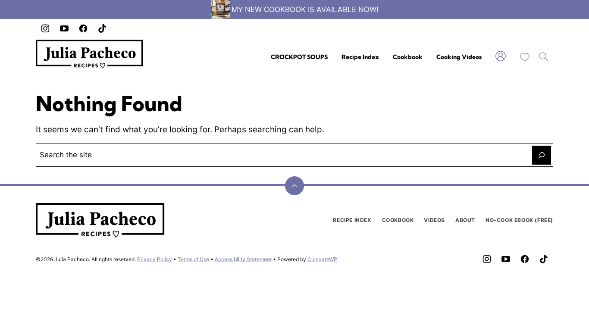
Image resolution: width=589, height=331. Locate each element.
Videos (434, 220)
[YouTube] (64, 28)
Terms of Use (193, 259)
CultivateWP (322, 259)
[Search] (543, 56)
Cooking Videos (459, 57)
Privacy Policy (154, 259)
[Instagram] (45, 28)
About (465, 220)
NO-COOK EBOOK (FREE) (519, 220)
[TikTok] (102, 28)
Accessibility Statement (243, 259)
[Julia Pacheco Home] (90, 54)
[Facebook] (83, 28)
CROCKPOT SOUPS (299, 57)
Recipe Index (360, 57)
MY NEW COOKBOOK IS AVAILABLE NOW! (305, 9)
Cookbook (408, 57)
